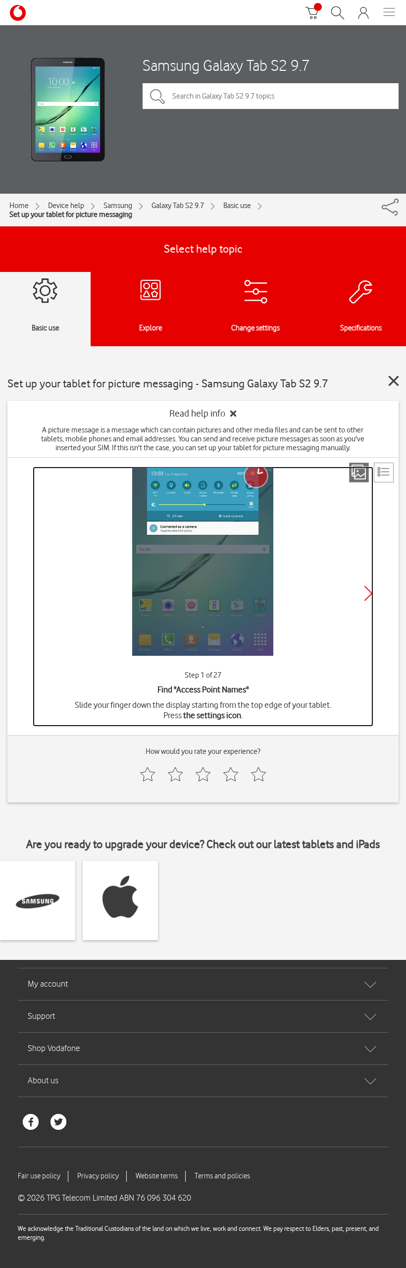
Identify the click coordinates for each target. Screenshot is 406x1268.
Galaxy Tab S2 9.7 (178, 205)
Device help (66, 205)
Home (19, 205)
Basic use (237, 205)
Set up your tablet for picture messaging (70, 214)
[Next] (368, 593)
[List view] (384, 472)
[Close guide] (394, 381)
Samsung (117, 205)
